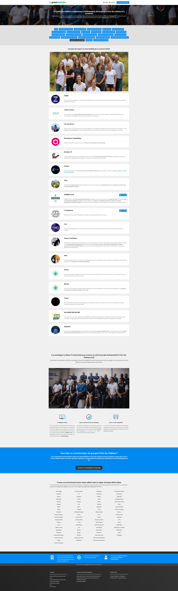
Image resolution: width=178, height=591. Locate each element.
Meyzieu (79, 535)
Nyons (99, 499)
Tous (56, 29)
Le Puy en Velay (79, 519)
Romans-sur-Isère (99, 519)
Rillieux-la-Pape (99, 512)
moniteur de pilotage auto (58, 34)
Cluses (58, 540)
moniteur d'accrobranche (108, 32)
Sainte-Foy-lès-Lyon (99, 524)
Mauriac (79, 530)
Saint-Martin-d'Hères (119, 491)
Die (79, 494)
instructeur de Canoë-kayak (58, 32)
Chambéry (58, 532)
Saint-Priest (119, 494)
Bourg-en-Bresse (59, 514)
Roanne (99, 517)
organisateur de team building (77, 40)
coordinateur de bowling (80, 29)
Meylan (79, 532)
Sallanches (119, 496)
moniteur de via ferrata (120, 34)
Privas (99, 509)
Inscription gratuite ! (123, 2)
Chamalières (59, 530)
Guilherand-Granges (79, 512)
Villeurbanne (119, 530)
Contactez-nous (53, 586)
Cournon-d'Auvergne (58, 542)
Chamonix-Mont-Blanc (59, 535)
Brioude (58, 522)
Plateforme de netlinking (54, 583)
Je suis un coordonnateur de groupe (89, 468)
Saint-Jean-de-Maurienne (99, 537)
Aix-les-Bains (59, 491)
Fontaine (79, 501)
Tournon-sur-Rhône (119, 509)
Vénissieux (119, 517)
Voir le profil (123, 194)
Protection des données (54, 581)
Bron (59, 524)
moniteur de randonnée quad (89, 34)
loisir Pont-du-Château (81, 581)
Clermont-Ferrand (59, 537)
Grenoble (79, 509)
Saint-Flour (99, 532)
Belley (58, 509)
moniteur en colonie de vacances (69, 37)
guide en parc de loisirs (118, 29)
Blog (51, 584)
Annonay (59, 501)
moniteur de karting (121, 32)
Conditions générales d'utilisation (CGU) (58, 579)
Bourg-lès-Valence (59, 517)
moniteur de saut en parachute (106, 34)
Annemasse (58, 499)
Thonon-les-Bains (119, 506)
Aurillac (58, 506)
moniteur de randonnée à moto (74, 34)
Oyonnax (99, 504)
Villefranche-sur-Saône (119, 527)
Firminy (79, 499)
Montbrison (78, 540)
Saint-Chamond (99, 522)
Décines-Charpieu (79, 491)
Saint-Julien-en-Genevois (99, 540)
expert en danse (106, 29)
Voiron (119, 532)
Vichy (119, 519)
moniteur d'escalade (54, 37)
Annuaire (51, 576)
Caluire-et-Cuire (58, 527)
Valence (119, 512)
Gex (79, 504)
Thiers (119, 504)
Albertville (59, 494)
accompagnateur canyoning (65, 29)
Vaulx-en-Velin (119, 514)
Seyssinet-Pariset (119, 499)
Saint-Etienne (99, 530)
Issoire (78, 514)
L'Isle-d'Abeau (79, 524)
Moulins (99, 496)
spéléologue (89, 40)
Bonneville (59, 512)
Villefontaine (119, 524)
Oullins (99, 501)
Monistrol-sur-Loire (79, 537)
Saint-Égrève (99, 527)
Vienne (119, 522)
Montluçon (99, 494)
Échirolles (79, 496)
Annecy (58, 496)
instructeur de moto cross (73, 32)
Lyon (79, 527)
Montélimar (99, 491)
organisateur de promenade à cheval (119, 37)
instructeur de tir (85, 32)
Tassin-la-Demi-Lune (119, 501)
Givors (79, 506)
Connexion (112, 2)
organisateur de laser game (103, 37)
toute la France (64, 436)
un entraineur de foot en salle (101, 40)
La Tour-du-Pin (79, 517)
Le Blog (106, 2)
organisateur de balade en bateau (86, 37)
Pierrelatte (99, 506)
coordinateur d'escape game (94, 29)
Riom (99, 514)
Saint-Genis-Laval (99, 535)
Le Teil (79, 522)
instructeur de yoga (96, 32)
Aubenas (59, 504)
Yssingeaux (119, 535)
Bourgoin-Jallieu (58, 519)
